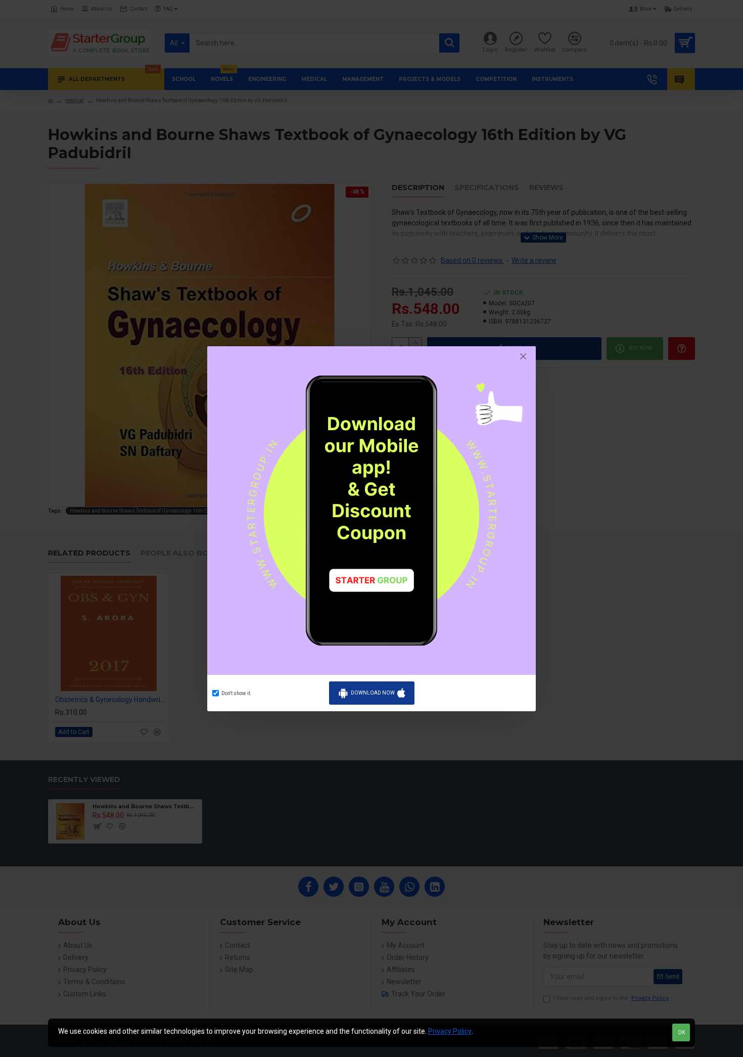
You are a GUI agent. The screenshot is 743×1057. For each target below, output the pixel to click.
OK (681, 1032)
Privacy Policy (450, 1031)
